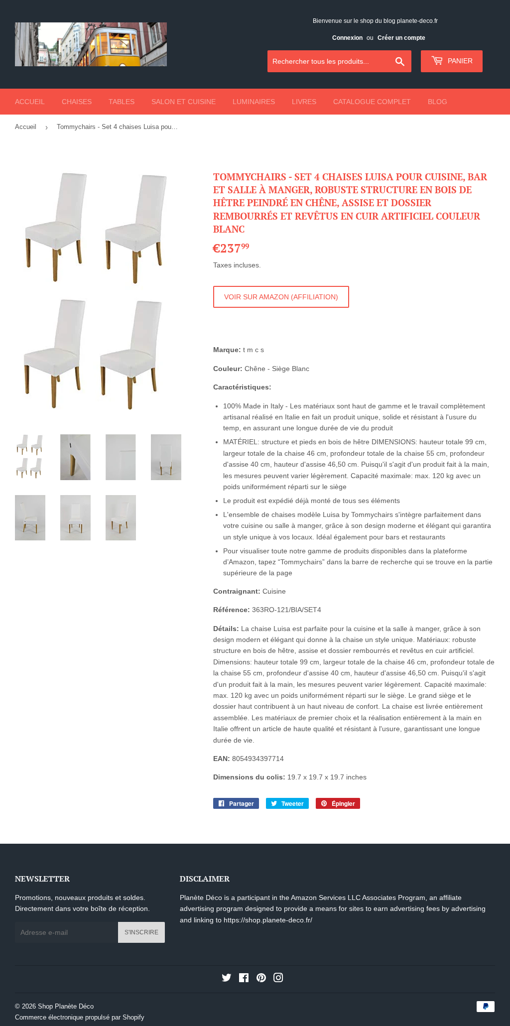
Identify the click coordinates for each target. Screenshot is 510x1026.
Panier (459, 61)
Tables (121, 102)
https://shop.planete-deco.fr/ (268, 920)
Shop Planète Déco (66, 1006)
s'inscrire (141, 932)
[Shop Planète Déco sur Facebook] (244, 979)
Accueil (30, 102)
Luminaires (254, 102)
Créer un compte (401, 37)
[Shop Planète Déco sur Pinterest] (261, 979)
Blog (437, 102)
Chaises (77, 102)
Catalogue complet (372, 102)
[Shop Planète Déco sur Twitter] (227, 979)
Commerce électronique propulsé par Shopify (79, 1017)
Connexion (347, 37)
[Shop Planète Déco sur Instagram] (278, 979)
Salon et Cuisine (183, 102)
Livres (304, 102)
